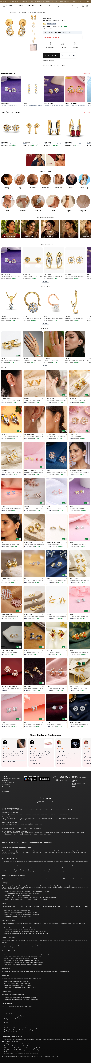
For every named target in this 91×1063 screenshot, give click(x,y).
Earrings (12, 12)
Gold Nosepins (52, 814)
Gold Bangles (43, 814)
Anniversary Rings (7, 828)
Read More (33, 760)
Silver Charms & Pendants (34, 809)
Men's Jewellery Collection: (9, 824)
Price (48, 5)
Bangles (38, 818)
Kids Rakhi (73, 832)
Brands (21, 5)
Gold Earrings (5, 814)
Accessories (16, 819)
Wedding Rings (17, 828)
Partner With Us (6, 789)
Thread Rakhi (35, 834)
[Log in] (83, 6)
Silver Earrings (6, 809)
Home (6, 12)
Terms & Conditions (7, 787)
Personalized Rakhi (64, 832)
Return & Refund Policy (8, 782)
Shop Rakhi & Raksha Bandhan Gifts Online (13, 832)
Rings (22, 818)
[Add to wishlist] (20, 398)
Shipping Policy (6, 784)
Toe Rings (58, 818)
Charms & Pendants (30, 818)
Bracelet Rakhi (54, 832)
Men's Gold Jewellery (36, 824)
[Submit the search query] (58, 6)
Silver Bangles (46, 809)
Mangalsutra (51, 818)
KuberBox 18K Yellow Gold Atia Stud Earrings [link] (33, 12)
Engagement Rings (27, 828)
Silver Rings (23, 809)
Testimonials (5, 791)
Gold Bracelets (14, 814)
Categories (31, 5)
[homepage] (9, 5)
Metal (40, 5)
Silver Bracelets (15, 809)
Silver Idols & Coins (66, 809)
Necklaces (10, 818)
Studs (18, 12)
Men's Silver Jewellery (24, 824)
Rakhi (10, 819)
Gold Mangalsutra (62, 814)
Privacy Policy (6, 780)
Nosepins (44, 818)
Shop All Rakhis (29, 832)
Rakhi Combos (27, 834)
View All (86, 73)
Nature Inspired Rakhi (45, 834)
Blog (3, 793)
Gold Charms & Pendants (32, 814)
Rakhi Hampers (18, 834)
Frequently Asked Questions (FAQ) (11, 778)
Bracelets (16, 818)
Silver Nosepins (55, 809)
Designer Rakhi (38, 832)
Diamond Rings (24, 819)
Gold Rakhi (46, 832)
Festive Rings (36, 828)
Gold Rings (22, 814)
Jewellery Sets (71, 818)
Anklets (64, 818)
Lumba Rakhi (9, 834)
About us (4, 776)
